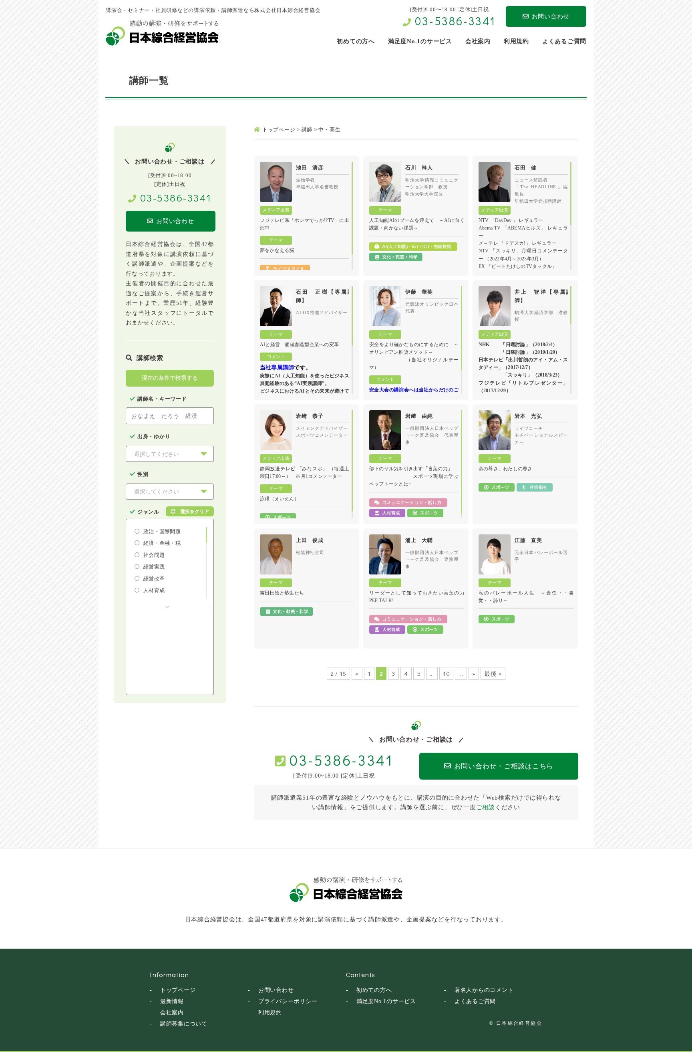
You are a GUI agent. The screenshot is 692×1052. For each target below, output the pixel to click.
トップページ (178, 990)
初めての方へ (374, 990)
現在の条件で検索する (170, 378)
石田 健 (526, 168)
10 (446, 673)
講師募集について (183, 1024)
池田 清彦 (310, 168)
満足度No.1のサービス (386, 1001)
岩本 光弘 (528, 416)
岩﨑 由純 (419, 416)
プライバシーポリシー (288, 1001)
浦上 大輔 (419, 540)
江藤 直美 (528, 540)
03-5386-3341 (455, 21)
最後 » (493, 673)
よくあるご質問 (475, 1001)
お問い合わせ (551, 16)
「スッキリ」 (517, 375)
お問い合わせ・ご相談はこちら (504, 766)
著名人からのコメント (484, 990)
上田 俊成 (310, 540)
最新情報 (172, 1001)
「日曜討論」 (515, 344)
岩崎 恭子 (310, 416)
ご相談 (485, 807)
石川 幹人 (419, 168)
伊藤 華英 (419, 292)
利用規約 (270, 1013)
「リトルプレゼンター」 (537, 383)
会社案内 (172, 1013)
